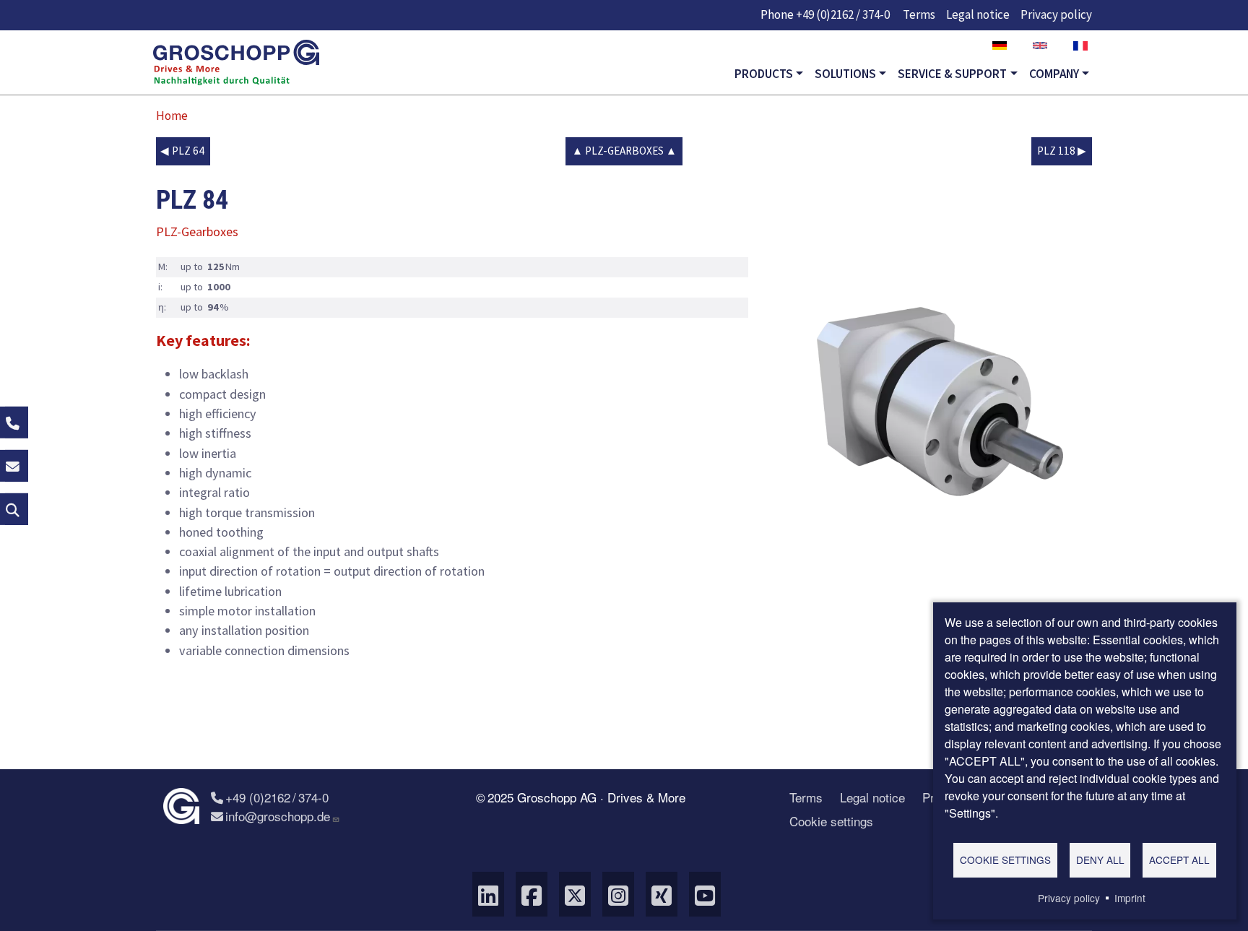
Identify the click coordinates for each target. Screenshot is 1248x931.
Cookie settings (831, 821)
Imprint (1129, 898)
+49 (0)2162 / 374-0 (843, 14)
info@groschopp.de (277, 816)
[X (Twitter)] (575, 894)
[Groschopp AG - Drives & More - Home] (236, 63)
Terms (919, 14)
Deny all (1100, 859)
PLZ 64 (188, 150)
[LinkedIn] (488, 894)
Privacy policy (1056, 14)
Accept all (1179, 859)
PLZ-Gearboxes (624, 150)
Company (1054, 74)
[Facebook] (531, 894)
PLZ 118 (1056, 150)
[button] (942, 406)
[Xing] (661, 894)
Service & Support (952, 74)
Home (172, 116)
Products (763, 74)
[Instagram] (618, 894)
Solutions (845, 74)
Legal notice (978, 14)
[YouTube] (705, 894)
